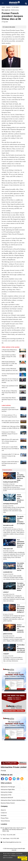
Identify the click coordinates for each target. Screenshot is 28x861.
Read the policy (22, 857)
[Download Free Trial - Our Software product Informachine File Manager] (14, 679)
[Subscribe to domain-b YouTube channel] (10, 778)
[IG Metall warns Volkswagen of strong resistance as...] (23, 427)
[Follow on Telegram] (14, 778)
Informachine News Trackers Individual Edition (13, 800)
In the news (15, 7)
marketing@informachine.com (13, 842)
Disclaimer (3, 815)
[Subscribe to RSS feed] (21, 778)
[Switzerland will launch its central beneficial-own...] (23, 410)
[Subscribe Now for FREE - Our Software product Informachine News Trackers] (14, 703)
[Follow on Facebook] (2, 778)
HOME (3, 7)
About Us (3, 810)
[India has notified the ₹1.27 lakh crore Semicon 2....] (23, 456)
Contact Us (4, 812)
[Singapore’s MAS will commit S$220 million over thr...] (23, 464)
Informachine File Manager (8, 786)
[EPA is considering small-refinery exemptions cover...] (23, 422)
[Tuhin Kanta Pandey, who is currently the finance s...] (22, 370)
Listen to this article (10, 27)
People (8, 7)
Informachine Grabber (6, 792)
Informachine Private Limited (14, 848)
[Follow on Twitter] (6, 778)
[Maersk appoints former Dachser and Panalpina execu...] (22, 351)
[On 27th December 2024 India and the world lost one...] (22, 393)
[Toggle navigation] (3, 3)
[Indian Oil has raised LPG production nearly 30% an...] (23, 441)
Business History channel (8, 803)
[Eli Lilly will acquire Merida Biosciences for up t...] (23, 449)
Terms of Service (5, 821)
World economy (15, 10)
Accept (24, 859)
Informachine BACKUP (7, 797)
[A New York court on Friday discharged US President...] (22, 387)
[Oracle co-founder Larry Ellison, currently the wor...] (22, 357)
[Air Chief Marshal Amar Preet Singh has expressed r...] (22, 375)
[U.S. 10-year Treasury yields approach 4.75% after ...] (23, 416)
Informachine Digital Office (8, 789)
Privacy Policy (4, 818)
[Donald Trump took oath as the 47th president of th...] (22, 381)
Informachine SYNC (6, 794)
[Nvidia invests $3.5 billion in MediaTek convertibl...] (23, 434)
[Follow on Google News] (18, 778)
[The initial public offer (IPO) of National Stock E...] (22, 364)
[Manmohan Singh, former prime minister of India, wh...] (22, 400)
